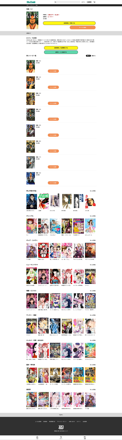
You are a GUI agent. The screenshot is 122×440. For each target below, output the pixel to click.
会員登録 (89, 2)
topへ (61, 415)
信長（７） (39, 157)
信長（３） (39, 93)
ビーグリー (50, 16)
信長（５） (39, 125)
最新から (94, 55)
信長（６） (39, 141)
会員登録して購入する (69, 23)
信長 (36, 5)
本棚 (85, 438)
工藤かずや (50, 14)
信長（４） (39, 109)
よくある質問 (38, 421)
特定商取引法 (52, 421)
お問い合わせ (72, 421)
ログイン (83, 2)
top (27, 5)
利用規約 (45, 421)
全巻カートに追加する (61, 52)
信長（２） (39, 77)
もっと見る (93, 191)
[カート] (94, 2)
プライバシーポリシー (62, 421)
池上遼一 (57, 14)
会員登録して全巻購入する (61, 48)
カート (61, 438)
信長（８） (39, 173)
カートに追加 (82, 27)
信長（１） (39, 61)
